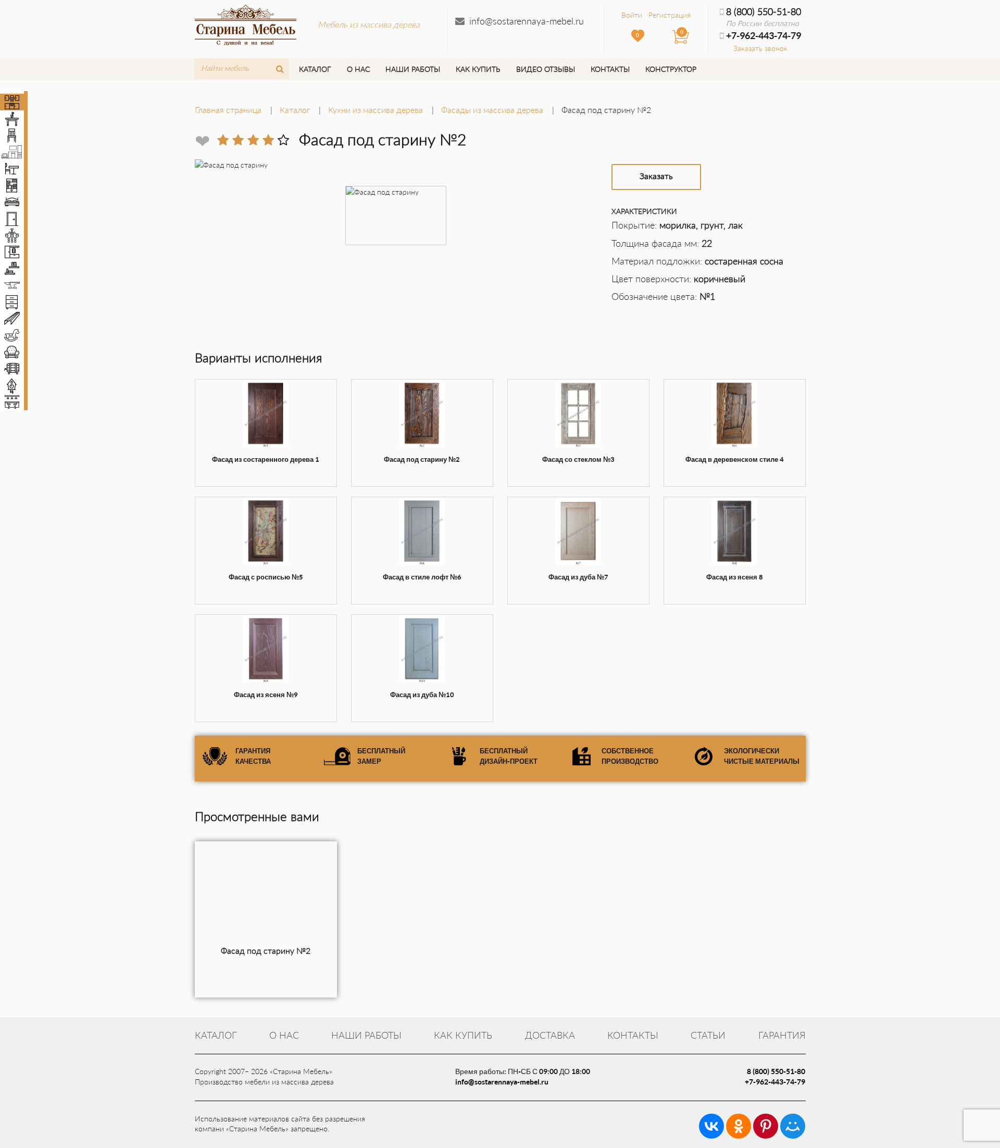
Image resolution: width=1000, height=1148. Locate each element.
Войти (631, 14)
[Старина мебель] (245, 23)
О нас (358, 69)
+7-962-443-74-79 (775, 1081)
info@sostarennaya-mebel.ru (526, 21)
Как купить (478, 69)
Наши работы (412, 69)
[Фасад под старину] (266, 893)
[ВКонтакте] (711, 1126)
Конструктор (670, 69)
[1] (223, 140)
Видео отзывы (545, 69)
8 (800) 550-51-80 (763, 11)
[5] (283, 140)
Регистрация (669, 14)
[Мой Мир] (792, 1126)
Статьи (708, 1035)
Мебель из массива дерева (369, 24)
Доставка (550, 1035)
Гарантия (782, 1035)
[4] (268, 140)
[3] (253, 140)
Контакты (610, 69)
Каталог (315, 69)
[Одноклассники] (738, 1126)
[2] (238, 140)
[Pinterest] (765, 1126)
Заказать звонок (760, 48)
